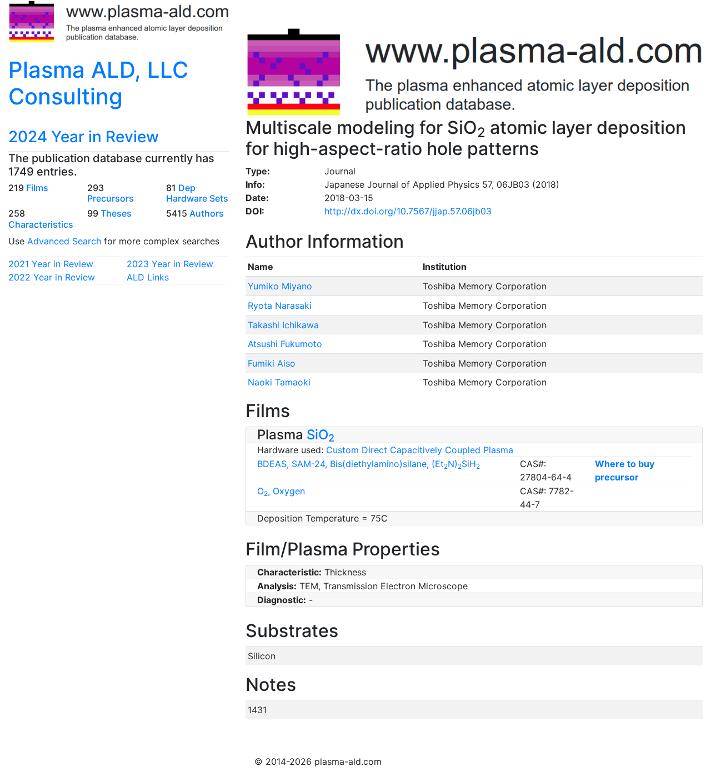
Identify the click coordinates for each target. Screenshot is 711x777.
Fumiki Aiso (272, 363)
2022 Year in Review (51, 277)
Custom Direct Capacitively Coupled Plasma (419, 449)
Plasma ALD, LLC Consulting (98, 83)
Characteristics (40, 224)
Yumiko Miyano (280, 286)
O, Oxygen (281, 491)
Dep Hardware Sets (197, 193)
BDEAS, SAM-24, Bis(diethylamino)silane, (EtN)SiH (368, 463)
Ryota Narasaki (280, 305)
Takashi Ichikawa (283, 324)
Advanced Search (64, 241)
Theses (116, 213)
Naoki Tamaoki (279, 382)
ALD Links (148, 277)
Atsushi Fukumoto (285, 343)
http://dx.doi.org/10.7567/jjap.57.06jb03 (408, 211)
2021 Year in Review (50, 263)
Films (37, 187)
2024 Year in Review (83, 136)
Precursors (110, 198)
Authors (206, 213)
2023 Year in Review (170, 263)
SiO (320, 435)
